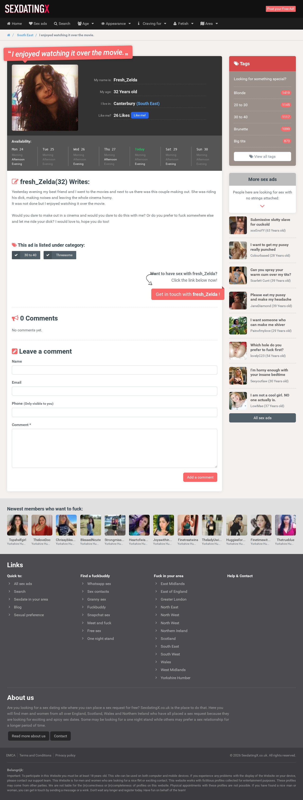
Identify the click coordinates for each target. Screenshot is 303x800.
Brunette (262, 129)
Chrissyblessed (67, 540)
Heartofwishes (140, 540)
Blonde (262, 93)
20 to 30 (262, 105)
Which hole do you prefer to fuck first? (267, 347)
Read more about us (28, 736)
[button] (45, 98)
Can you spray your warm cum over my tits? (270, 272)
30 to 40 (30, 255)
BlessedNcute (90, 540)
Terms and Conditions (35, 755)
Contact (60, 736)
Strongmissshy (116, 540)
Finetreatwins (188, 540)
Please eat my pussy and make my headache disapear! (270, 299)
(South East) (148, 103)
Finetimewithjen (262, 540)
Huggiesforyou (237, 540)
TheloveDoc (41, 540)
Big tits (262, 141)
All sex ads (263, 418)
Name (17, 361)
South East (25, 35)
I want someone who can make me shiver (268, 322)
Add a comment (200, 477)
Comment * (21, 424)
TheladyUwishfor (214, 540)
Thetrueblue (285, 540)
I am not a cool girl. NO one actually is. (269, 397)
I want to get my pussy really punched (269, 246)
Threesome (63, 255)
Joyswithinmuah (165, 540)
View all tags (264, 156)
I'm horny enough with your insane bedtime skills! (269, 374)
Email (16, 382)
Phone (32, 403)
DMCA (10, 755)
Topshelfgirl (17, 540)
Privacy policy (65, 755)
